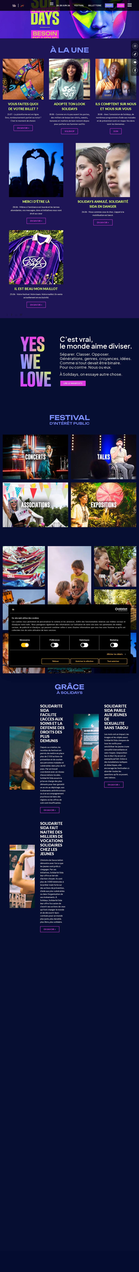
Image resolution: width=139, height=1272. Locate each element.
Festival (79, 5)
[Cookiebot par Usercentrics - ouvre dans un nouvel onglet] (115, 609)
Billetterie (94, 5)
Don (120, 5)
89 (21, 314)
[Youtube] (135, 62)
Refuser (55, 661)
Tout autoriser (113, 661)
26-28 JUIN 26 (63, 5)
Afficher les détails (115, 654)
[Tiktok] (135, 54)
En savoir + (50, 810)
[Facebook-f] (135, 70)
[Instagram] (135, 46)
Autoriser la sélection (84, 661)
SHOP (109, 5)
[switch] (55, 645)
